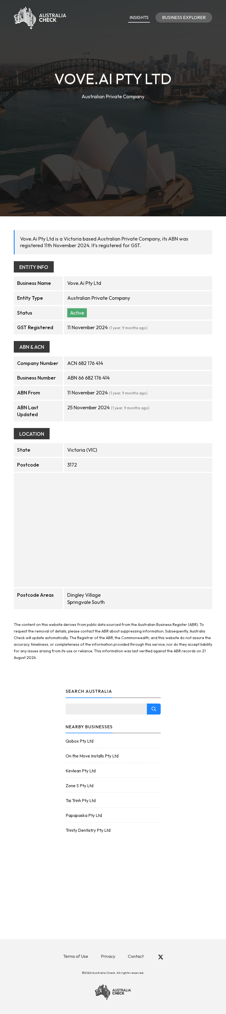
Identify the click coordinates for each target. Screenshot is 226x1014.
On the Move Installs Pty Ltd (92, 756)
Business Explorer (184, 17)
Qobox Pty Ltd (79, 741)
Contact (136, 956)
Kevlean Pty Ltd (81, 770)
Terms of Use (75, 956)
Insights (139, 17)
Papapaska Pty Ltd (84, 815)
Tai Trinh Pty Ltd (81, 800)
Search (154, 709)
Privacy (108, 956)
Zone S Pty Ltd (79, 785)
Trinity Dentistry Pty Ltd (88, 830)
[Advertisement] (113, 142)
